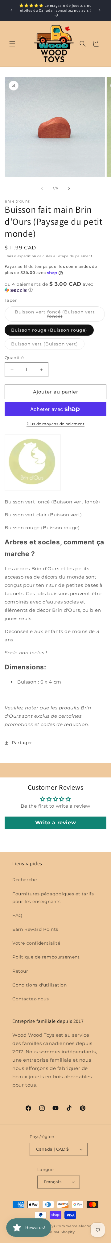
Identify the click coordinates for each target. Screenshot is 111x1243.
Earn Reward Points (35, 929)
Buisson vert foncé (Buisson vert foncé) (55, 315)
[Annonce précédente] (11, 10)
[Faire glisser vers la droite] (69, 188)
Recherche (24, 879)
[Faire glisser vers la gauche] (42, 188)
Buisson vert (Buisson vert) (47, 345)
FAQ (17, 915)
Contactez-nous (30, 999)
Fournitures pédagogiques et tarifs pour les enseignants (53, 897)
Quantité (14, 357)
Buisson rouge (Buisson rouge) (49, 330)
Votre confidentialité (36, 943)
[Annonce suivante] (99, 10)
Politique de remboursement (46, 957)
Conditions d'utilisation (39, 985)
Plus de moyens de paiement (55, 424)
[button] (12, 43)
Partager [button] (22, 742)
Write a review (55, 822)
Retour (20, 971)
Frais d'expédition (20, 256)
